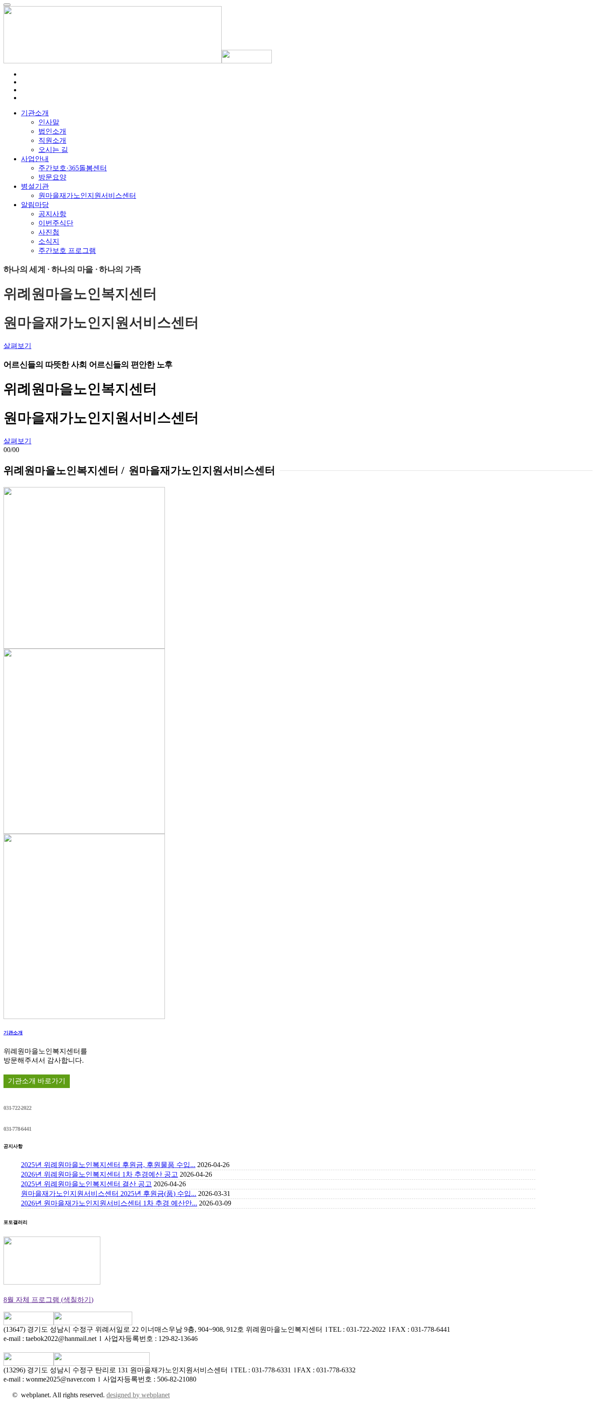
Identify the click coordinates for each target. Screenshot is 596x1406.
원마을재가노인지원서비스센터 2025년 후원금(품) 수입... (108, 1193)
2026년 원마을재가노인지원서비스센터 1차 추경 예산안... (109, 1203)
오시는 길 (53, 149)
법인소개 (52, 131)
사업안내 (35, 158)
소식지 (48, 241)
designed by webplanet (138, 1395)
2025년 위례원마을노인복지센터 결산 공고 (86, 1184)
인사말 (48, 122)
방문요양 (52, 177)
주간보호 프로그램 (67, 250)
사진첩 (48, 232)
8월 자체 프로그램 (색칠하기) (48, 1299)
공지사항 (52, 214)
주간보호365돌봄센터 (72, 168)
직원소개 (52, 140)
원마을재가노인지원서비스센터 (87, 195)
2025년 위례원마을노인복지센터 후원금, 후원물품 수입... (108, 1164)
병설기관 (35, 186)
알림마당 (35, 204)
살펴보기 (17, 345)
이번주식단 (55, 223)
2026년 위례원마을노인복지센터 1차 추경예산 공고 (99, 1174)
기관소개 (35, 113)
